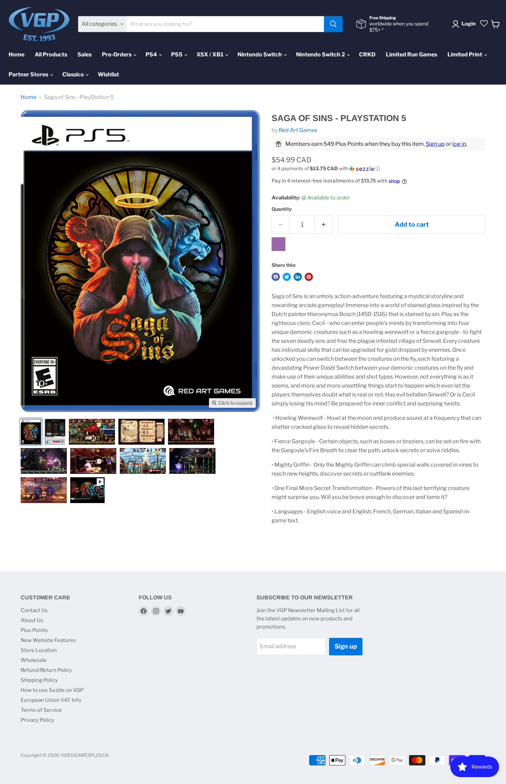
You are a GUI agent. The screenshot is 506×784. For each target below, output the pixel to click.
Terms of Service (41, 710)
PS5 (177, 54)
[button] (378, 168)
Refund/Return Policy (46, 670)
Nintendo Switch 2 (321, 54)
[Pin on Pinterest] (309, 277)
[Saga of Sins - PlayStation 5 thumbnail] (31, 431)
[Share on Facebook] (276, 277)
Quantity (282, 209)
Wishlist (108, 74)
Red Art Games (298, 130)
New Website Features (48, 640)
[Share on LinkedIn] (298, 277)
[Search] (333, 24)
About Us (32, 620)
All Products (51, 54)
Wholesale (34, 660)
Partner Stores (29, 74)
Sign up (435, 144)
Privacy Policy (37, 720)
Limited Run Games (411, 54)
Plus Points (34, 630)
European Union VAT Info (51, 700)
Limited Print (465, 54)
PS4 (152, 54)
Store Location (39, 650)
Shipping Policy (39, 680)
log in (459, 144)
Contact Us (34, 610)
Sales (84, 54)
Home (16, 54)
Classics (73, 74)
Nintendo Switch (260, 54)
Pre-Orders (117, 54)
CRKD (367, 54)
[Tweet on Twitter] (287, 277)
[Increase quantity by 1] (324, 224)
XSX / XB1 (210, 54)
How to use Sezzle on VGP (52, 690)
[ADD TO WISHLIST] (278, 244)
